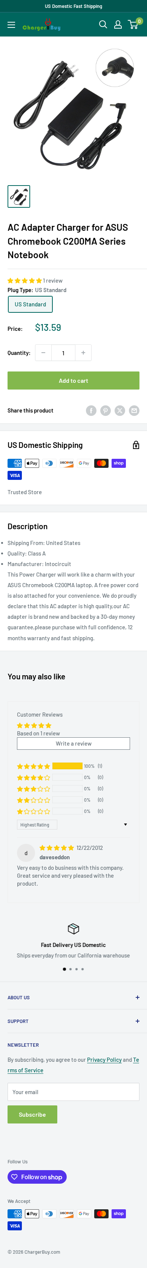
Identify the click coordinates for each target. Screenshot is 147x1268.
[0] (133, 24)
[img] (57, 847)
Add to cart (73, 380)
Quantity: (19, 352)
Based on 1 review (38, 733)
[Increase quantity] (83, 353)
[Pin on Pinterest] (105, 410)
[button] (25, 280)
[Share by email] (134, 410)
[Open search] (103, 24)
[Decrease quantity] (43, 353)
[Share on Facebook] (91, 410)
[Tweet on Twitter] (120, 410)
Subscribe (32, 1114)
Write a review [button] (74, 743)
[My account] (118, 24)
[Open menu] (11, 25)
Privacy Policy (104, 1059)
